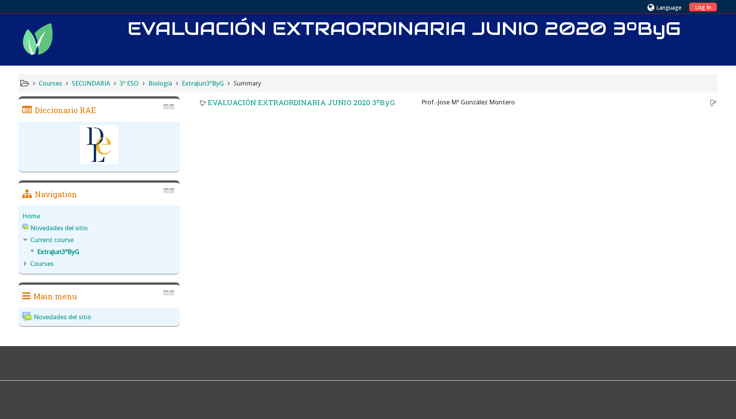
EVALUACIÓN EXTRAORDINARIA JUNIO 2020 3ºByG (301, 102)
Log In (703, 7)
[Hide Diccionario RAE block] (166, 106)
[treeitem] (99, 216)
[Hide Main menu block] (166, 292)
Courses (42, 263)
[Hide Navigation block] (166, 190)
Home (31, 216)
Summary (247, 83)
